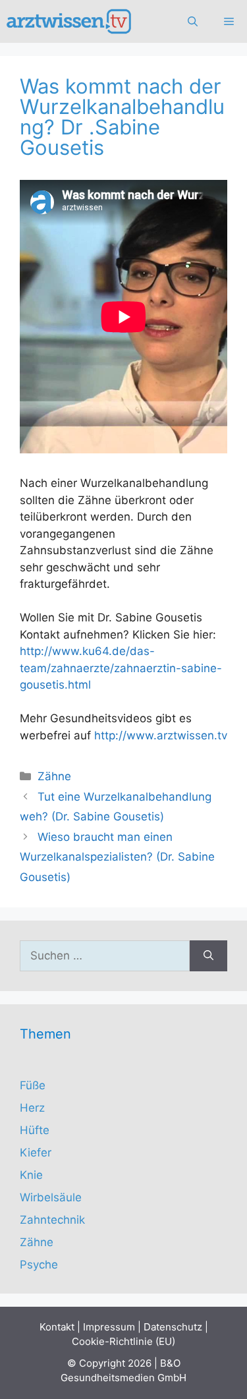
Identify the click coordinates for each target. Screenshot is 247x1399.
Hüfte (34, 1130)
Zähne (54, 776)
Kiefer (35, 1152)
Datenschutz (173, 1327)
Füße (32, 1085)
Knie (31, 1175)
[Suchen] (208, 956)
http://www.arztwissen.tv (160, 735)
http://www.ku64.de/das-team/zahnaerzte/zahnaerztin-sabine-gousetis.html (121, 667)
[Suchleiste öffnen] (193, 21)
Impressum (109, 1327)
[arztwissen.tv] (70, 21)
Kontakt (57, 1327)
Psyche (39, 1264)
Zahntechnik (52, 1219)
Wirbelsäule (51, 1197)
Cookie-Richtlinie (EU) (123, 1341)
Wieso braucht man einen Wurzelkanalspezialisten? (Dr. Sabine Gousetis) (117, 857)
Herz (32, 1107)
